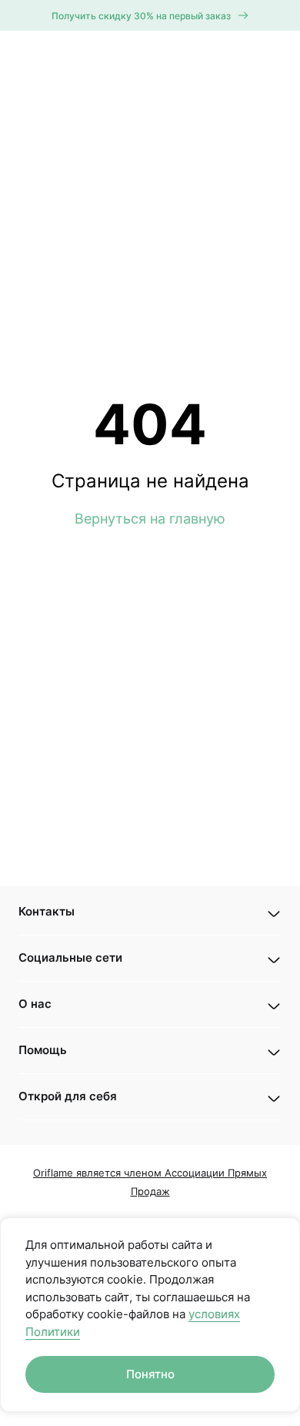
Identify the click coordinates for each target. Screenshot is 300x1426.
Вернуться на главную (150, 518)
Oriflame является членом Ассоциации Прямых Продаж (150, 1182)
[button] (150, 912)
